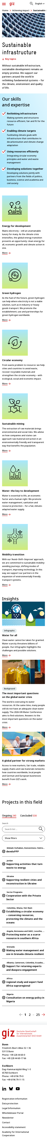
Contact (6, 1122)
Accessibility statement (14, 1127)
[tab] (9, 816)
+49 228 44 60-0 (17, 1054)
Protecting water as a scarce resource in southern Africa (23, 936)
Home (5, 10)
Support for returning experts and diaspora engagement (24, 968)
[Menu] (4, 4)
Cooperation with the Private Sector (23, 897)
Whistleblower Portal (12, 1113)
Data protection (10, 1103)
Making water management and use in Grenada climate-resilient (25, 952)
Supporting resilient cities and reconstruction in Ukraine (24, 881)
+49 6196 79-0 (16, 1076)
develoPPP (12, 851)
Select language (40, 3)
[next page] (43, 1015)
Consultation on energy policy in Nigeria (25, 999)
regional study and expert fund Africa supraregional (24, 983)
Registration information (14, 1098)
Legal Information (11, 1108)
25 (38, 1015)
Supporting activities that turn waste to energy (24, 865)
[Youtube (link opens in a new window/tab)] (18, 1090)
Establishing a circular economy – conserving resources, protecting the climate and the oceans (24, 917)
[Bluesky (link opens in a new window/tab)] (11, 1090)
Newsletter (8, 1117)
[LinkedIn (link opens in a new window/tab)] (4, 1090)
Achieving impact (20, 10)
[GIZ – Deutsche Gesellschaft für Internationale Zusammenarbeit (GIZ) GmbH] (12, 4)
